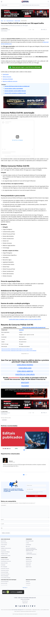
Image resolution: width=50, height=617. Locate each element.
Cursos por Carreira (5, 570)
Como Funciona (4, 542)
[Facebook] (30, 606)
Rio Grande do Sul (10, 20)
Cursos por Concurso (5, 568)
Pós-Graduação (4, 566)
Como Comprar (4, 544)
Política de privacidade (25, 599)
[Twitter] (32, 606)
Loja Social (3, 546)
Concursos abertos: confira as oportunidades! (13, 88)
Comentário (3, 505)
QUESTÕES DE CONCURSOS (25, 374)
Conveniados (3, 550)
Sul (4, 20)
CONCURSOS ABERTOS (25, 371)
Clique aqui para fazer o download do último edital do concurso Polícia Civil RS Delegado (18, 350)
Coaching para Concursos (6, 561)
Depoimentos (28, 559)
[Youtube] (24, 606)
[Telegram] (34, 606)
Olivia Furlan (5, 28)
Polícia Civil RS (17, 20)
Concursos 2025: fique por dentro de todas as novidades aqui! (16, 86)
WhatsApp (29, 544)
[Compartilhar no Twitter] (43, 29)
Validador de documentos (6, 548)
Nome (2, 519)
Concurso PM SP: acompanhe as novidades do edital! (15, 93)
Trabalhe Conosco (4, 553)
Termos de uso (25, 601)
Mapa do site (25, 602)
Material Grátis (29, 561)
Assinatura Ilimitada (8, 79)
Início (2, 20)
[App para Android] (22, 606)
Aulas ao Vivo (28, 563)
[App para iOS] (20, 606)
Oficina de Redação (4, 575)
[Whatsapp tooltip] (28, 606)
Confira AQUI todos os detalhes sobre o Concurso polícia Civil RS (25, 319)
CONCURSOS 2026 (25, 368)
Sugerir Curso (28, 566)
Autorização (6, 74)
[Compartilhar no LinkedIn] (44, 29)
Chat (28, 542)
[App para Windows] (16, 606)
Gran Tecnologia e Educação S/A (17, 609)
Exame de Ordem (4, 563)
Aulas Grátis (28, 564)
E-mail (2, 523)
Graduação (3, 564)
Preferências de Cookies (5, 555)
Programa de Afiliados (5, 551)
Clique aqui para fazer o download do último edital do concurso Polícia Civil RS (16, 348)
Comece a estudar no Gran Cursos (25, 393)
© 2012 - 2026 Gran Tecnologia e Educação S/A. (25, 597)
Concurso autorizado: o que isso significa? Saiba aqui (15, 90)
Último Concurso (7, 76)
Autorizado (21, 330)
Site (1, 528)
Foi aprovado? (31, 554)
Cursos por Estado (4, 572)
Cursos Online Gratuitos (5, 577)
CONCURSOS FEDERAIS (25, 365)
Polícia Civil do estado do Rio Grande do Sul (33, 327)
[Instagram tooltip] (26, 606)
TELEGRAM (25, 386)
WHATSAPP (25, 382)
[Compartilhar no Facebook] (41, 29)
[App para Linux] (18, 606)
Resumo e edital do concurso (10, 81)
